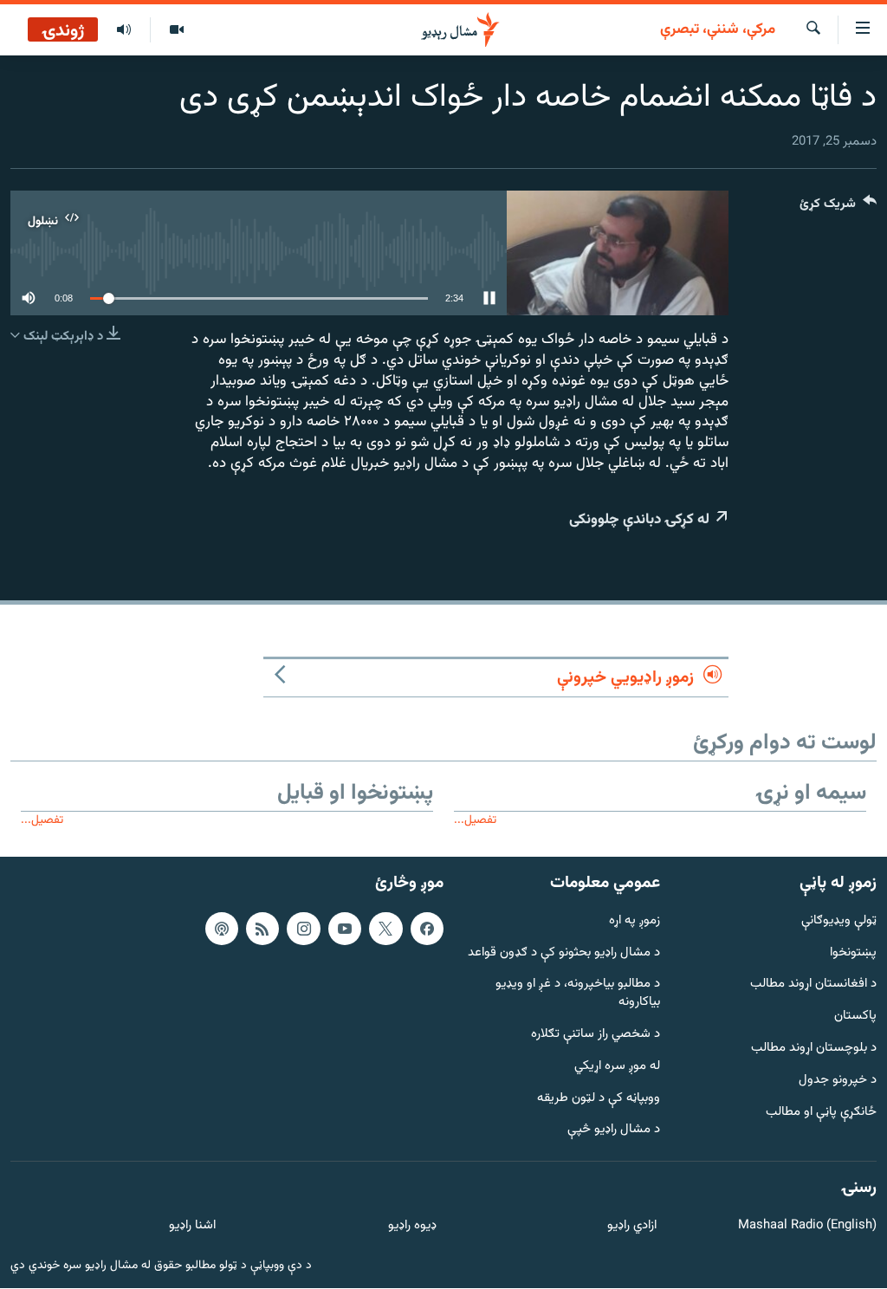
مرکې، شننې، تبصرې (717, 30)
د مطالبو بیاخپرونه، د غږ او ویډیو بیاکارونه (577, 994)
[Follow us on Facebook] (427, 928)
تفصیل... (475, 820)
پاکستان (855, 1017)
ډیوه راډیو (412, 1226)
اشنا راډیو (192, 1226)
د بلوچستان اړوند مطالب (814, 1049)
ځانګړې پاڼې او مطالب (821, 1113)
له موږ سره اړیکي (617, 1067)
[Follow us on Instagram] (303, 928)
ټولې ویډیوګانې (839, 921)
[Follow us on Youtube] (344, 928)
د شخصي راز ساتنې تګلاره (595, 1035)
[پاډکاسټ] (221, 928)
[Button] (838, 207)
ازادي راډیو (632, 1226)
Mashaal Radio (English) (807, 1226)
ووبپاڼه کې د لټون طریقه (598, 1099)
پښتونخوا (853, 953)
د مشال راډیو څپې (613, 1131)
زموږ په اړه (634, 921)
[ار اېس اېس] (262, 928)
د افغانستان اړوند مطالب (813, 985)
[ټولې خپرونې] (124, 30)
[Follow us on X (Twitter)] (385, 928)
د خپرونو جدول (838, 1081)
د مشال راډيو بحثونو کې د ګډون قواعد (564, 953)
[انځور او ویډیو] (176, 30)
